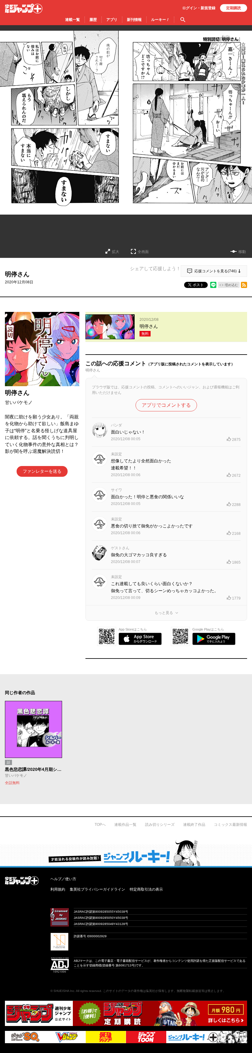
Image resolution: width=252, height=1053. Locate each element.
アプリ (111, 19)
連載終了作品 (194, 824)
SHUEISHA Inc (63, 991)
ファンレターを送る (42, 471)
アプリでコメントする (166, 405)
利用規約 (57, 889)
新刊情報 (134, 19)
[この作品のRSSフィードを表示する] (244, 285)
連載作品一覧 (125, 824)
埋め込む (231, 285)
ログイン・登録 (198, 8)
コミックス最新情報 (230, 824)
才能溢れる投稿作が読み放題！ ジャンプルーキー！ (126, 853)
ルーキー (160, 19)
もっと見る (164, 613)
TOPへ (100, 824)
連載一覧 (72, 19)
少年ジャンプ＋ (23, 9)
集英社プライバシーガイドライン (97, 889)
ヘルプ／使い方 (63, 879)
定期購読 (233, 8)
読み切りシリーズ (160, 824)
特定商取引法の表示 (146, 889)
